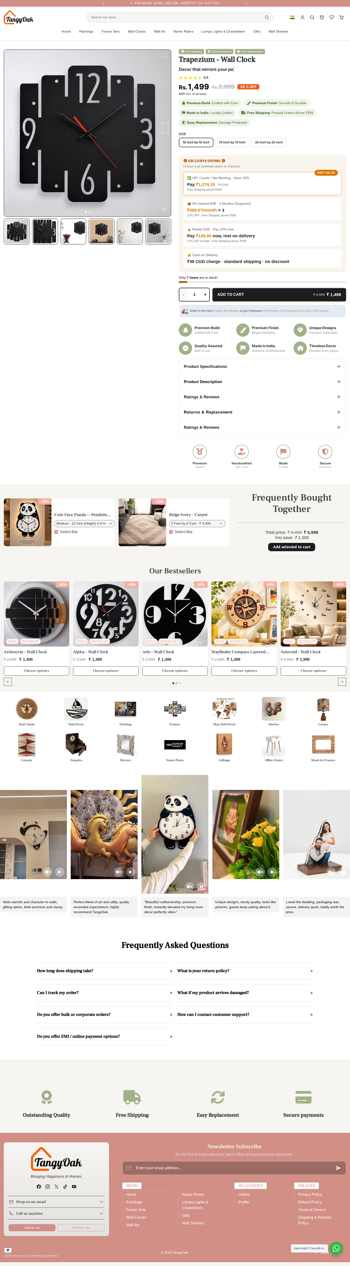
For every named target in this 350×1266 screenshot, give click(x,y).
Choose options (36, 674)
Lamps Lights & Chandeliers (223, 35)
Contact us (81, 1231)
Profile (243, 1206)
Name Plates (193, 1198)
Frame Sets (136, 1214)
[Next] (246, 5)
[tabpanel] (175, 640)
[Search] (267, 21)
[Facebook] (38, 1190)
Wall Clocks (136, 1221)
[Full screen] (165, 56)
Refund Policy (310, 1206)
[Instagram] (47, 1190)
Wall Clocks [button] (136, 35)
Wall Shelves (278, 35)
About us (32, 1231)
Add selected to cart (291, 550)
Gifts (186, 1219)
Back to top (330, 1256)
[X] (56, 1190)
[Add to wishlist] (164, 210)
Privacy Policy (310, 1198)
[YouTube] (74, 1190)
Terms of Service (312, 1214)
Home (66, 35)
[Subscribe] (338, 1172)
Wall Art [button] (159, 35)
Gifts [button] (256, 35)
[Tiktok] (65, 1190)
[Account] (302, 21)
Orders (244, 1198)
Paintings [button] (86, 35)
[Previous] (103, 5)
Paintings (134, 1206)
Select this (69, 535)
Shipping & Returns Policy (314, 1224)
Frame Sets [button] (111, 35)
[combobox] (174, 21)
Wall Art (132, 1229)
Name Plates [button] (183, 35)
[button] (292, 21)
